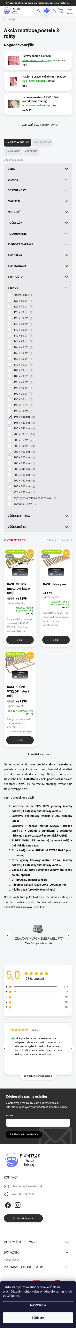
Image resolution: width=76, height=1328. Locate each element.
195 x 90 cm (23, 411)
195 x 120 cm (24, 422)
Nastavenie (38, 1305)
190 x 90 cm (23, 393)
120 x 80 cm (23, 312)
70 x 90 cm (22, 295)
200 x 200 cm (24, 486)
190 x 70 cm (23, 382)
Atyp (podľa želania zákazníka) (34, 498)
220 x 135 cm (24, 492)
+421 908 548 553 (23, 1194)
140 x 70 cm (23, 329)
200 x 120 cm (24, 457)
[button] (68, 934)
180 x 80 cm (23, 370)
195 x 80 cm (23, 399)
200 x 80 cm (24, 434)
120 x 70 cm (23, 306)
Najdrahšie (13, 151)
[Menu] (70, 11)
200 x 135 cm (24, 463)
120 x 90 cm (23, 318)
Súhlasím (38, 1318)
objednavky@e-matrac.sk (27, 1186)
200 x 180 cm (24, 480)
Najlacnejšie (42, 142)
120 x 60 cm (23, 300)
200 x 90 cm (24, 446)
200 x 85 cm (23, 440)
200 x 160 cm (24, 475)
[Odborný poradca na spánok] (46, 11)
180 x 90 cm (23, 376)
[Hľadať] (39, 11)
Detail (20, 640)
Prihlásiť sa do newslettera (24, 1134)
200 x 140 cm (24, 469)
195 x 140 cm (24, 428)
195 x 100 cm (24, 417)
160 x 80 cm (23, 353)
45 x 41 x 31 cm (25, 504)
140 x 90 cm (23, 341)
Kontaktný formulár (23, 1218)
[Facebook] (7, 1204)
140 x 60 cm (23, 324)
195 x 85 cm (23, 405)
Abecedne (31, 151)
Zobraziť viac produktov (38, 125)
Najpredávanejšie (17, 142)
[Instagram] (17, 1204)
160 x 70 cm (23, 347)
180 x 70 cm (23, 364)
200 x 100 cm (24, 451)
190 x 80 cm (23, 388)
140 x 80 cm (23, 335)
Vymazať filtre (16, 540)
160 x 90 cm (23, 358)
